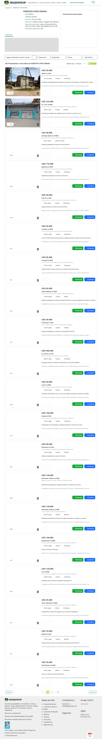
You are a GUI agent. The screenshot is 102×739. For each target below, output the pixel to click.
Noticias (58, 2)
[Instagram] (66, 717)
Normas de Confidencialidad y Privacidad (19, 716)
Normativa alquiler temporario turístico (18, 719)
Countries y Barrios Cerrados (47, 2)
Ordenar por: (70, 63)
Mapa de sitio (48, 725)
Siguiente (93, 692)
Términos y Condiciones (13, 713)
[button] (34, 57)
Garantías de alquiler (77, 2)
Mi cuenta (47, 719)
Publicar (64, 2)
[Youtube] (70, 717)
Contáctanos (48, 722)
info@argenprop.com (69, 706)
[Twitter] (73, 717)
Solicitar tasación (31, 17)
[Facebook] (63, 717)
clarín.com (84, 704)
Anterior (9, 692)
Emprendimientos (33, 2)
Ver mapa (93, 63)
